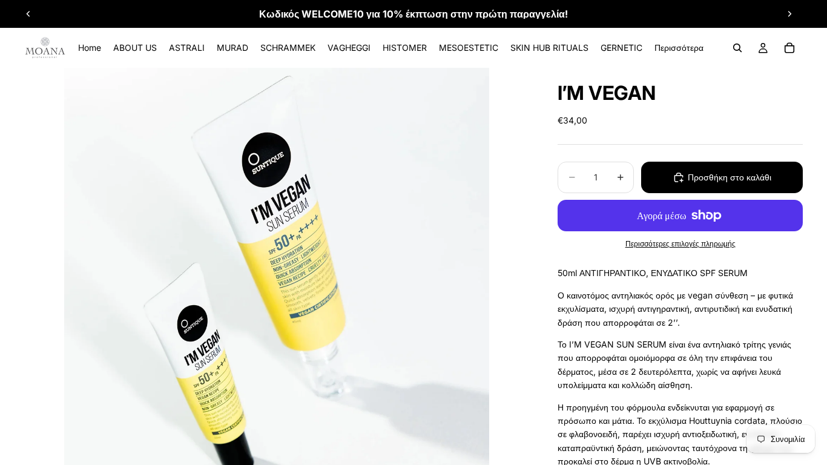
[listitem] (679, 48)
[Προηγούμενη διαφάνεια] (28, 14)
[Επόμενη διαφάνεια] (789, 14)
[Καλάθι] (789, 48)
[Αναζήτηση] (737, 48)
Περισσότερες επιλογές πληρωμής (680, 244)
